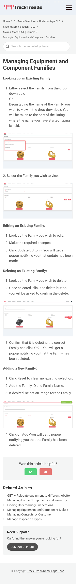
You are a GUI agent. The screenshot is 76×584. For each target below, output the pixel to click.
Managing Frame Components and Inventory (37, 500)
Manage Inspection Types (24, 519)
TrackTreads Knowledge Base (45, 571)
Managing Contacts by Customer (29, 514)
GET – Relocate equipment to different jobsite (38, 495)
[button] (31, 471)
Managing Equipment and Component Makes (37, 510)
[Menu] (69, 7)
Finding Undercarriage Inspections (30, 505)
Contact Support (22, 546)
